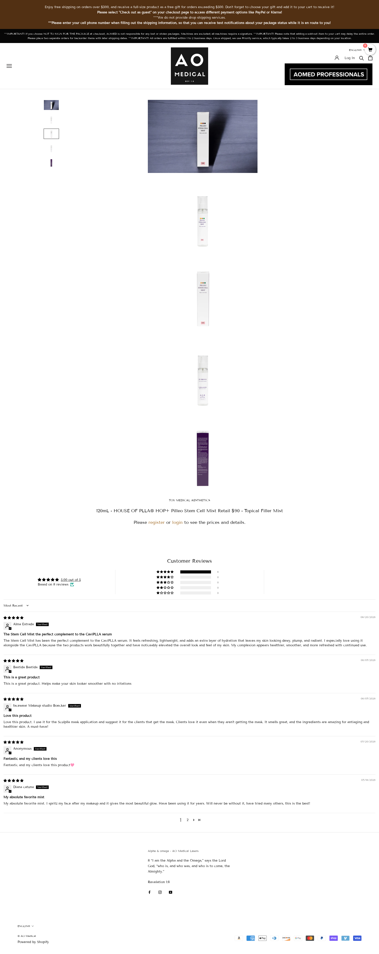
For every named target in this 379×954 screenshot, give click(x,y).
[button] (165, 571)
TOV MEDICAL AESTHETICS (189, 500)
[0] (370, 50)
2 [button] (187, 820)
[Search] (361, 58)
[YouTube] (170, 892)
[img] (13, 618)
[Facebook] (149, 892)
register (156, 522)
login (177, 522)
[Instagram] (160, 892)
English (355, 50)
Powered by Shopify (33, 942)
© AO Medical (27, 936)
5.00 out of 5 (71, 580)
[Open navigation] (9, 66)
